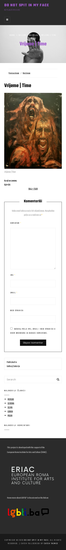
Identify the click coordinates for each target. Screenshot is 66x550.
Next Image (26, 73)
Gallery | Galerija (28, 35)
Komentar (15, 223)
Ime (12, 275)
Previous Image (14, 73)
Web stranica (16, 310)
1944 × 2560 (33, 189)
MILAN (10, 416)
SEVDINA (11, 403)
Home (12, 35)
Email (13, 293)
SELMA (10, 408)
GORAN (10, 412)
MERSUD (11, 399)
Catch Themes (51, 543)
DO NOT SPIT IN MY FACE (26, 5)
